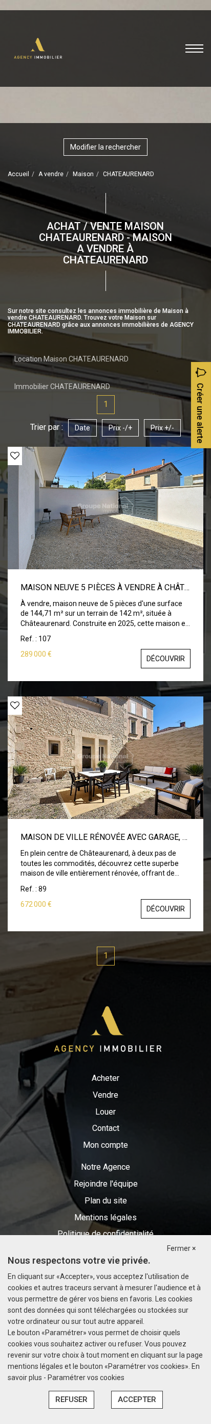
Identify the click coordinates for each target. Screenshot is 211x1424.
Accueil (18, 174)
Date (82, 428)
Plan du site (106, 1200)
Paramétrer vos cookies (86, 1377)
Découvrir (165, 659)
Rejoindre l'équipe (106, 1184)
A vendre (51, 174)
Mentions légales (105, 1217)
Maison (83, 174)
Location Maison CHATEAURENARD (71, 359)
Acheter (105, 1078)
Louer (105, 1112)
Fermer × (181, 1248)
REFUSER (71, 1399)
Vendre (105, 1095)
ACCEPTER (137, 1399)
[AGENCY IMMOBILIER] (37, 48)
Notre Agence (105, 1167)
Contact (105, 1128)
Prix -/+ (120, 428)
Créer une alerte (200, 413)
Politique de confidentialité (105, 1234)
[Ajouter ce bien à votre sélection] (14, 455)
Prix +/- (162, 428)
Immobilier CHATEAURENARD (62, 386)
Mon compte (105, 1145)
